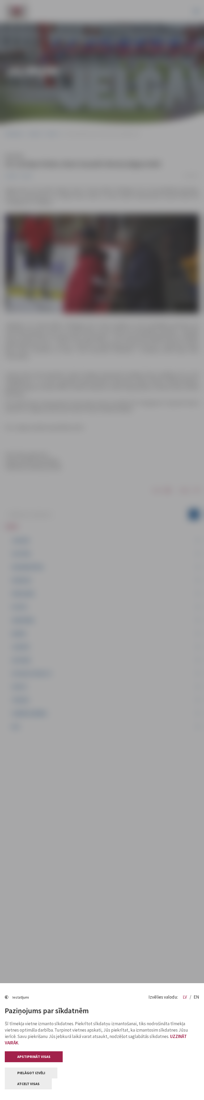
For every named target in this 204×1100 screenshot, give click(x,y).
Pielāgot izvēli (31, 1072)
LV (185, 997)
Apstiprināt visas (33, 1056)
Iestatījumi (20, 997)
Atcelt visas (28, 1083)
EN (196, 997)
